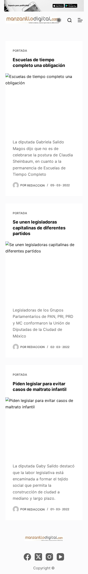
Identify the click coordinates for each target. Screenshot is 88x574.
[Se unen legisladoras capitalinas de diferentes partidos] (44, 270)
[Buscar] (69, 20)
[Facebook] (27, 557)
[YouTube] (60, 557)
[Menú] (80, 20)
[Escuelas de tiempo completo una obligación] (44, 102)
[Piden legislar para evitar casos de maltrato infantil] (44, 426)
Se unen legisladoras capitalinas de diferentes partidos (39, 227)
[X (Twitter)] (38, 557)
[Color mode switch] (58, 20)
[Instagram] (49, 557)
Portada (20, 50)
